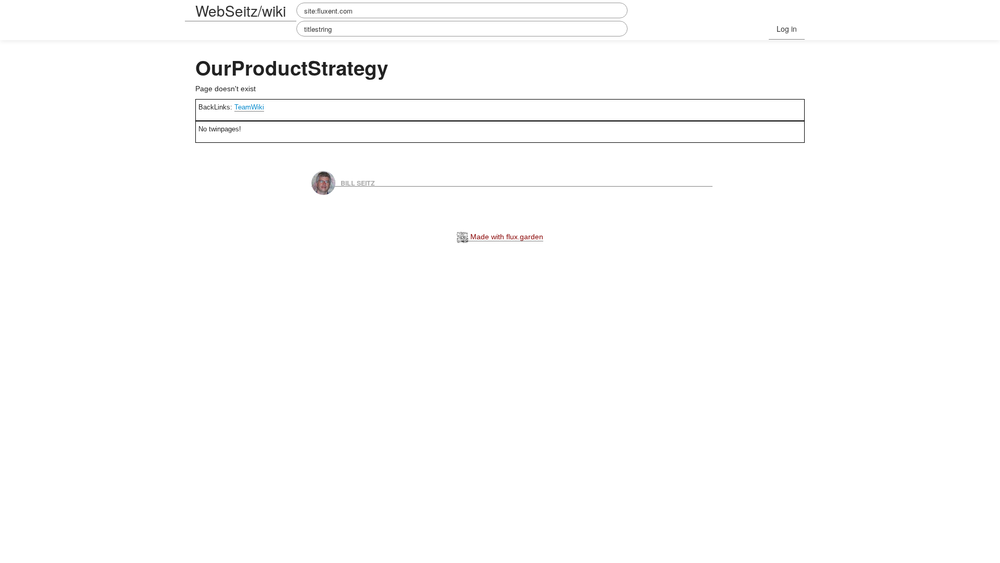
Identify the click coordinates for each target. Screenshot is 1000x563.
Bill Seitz (358, 182)
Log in (787, 28)
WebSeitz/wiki (240, 10)
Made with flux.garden (505, 236)
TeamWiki (249, 107)
